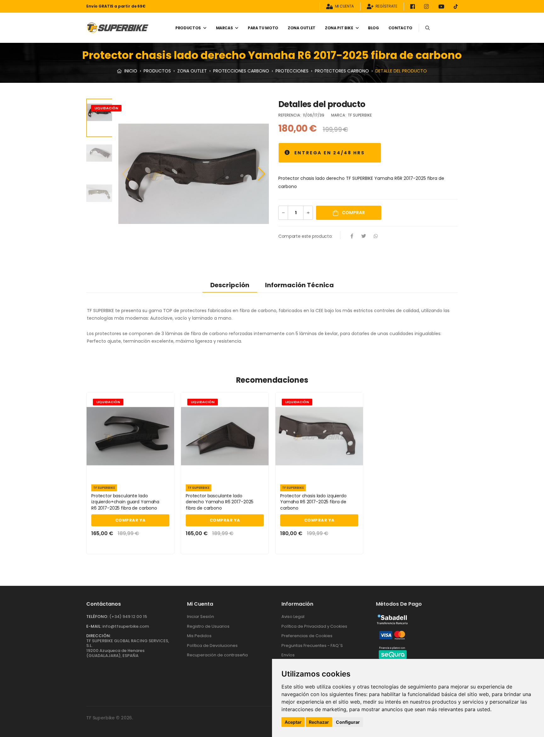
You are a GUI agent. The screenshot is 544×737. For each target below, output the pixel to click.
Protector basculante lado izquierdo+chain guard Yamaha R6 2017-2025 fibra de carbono (125, 502)
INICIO (130, 71)
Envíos (288, 655)
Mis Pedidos (199, 636)
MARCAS (224, 28)
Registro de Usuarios (208, 626)
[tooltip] (288, 152)
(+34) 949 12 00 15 (128, 617)
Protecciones (292, 71)
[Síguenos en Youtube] (442, 6)
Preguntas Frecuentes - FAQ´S (312, 645)
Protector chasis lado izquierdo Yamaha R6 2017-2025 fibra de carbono (313, 502)
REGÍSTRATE (386, 6)
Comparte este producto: (305, 236)
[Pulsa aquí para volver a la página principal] (117, 27)
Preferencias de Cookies (306, 636)
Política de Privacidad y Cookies (314, 626)
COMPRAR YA (130, 520)
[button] (261, 174)
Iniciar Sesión (200, 617)
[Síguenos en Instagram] (427, 6)
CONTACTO (400, 28)
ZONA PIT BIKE (339, 28)
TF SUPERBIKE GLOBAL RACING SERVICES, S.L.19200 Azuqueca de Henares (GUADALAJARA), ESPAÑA (127, 648)
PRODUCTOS (188, 28)
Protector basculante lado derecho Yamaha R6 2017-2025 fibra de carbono (219, 502)
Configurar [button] (348, 722)
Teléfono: (97, 617)
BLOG (373, 28)
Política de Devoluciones (212, 645)
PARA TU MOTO (263, 28)
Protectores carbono (342, 71)
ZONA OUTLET (301, 28)
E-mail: (93, 626)
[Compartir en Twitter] (364, 236)
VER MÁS (130, 472)
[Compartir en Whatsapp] (376, 236)
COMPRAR (353, 212)
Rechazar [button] (319, 722)
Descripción (229, 285)
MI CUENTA (344, 6)
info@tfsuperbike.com (125, 626)
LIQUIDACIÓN (106, 108)
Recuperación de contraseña (217, 655)
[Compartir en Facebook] (352, 236)
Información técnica (299, 285)
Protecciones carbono (241, 71)
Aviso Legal (292, 617)
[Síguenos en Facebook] (413, 6)
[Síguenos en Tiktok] (456, 6)
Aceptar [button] (293, 722)
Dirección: (98, 636)
